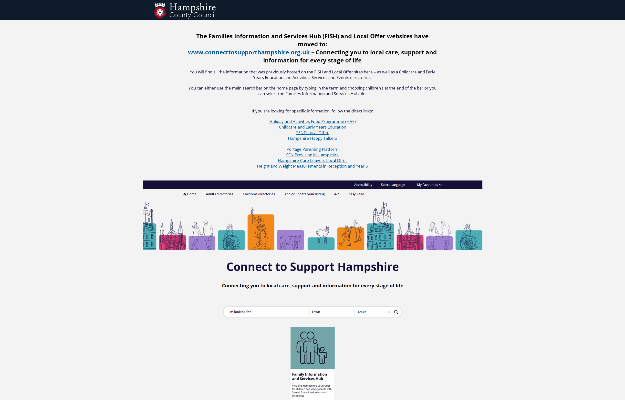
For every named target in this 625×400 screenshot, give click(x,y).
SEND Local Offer (312, 132)
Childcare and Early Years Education (312, 127)
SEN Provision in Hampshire (312, 155)
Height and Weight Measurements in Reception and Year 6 (312, 166)
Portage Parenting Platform (312, 149)
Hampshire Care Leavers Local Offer (312, 160)
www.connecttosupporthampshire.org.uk (249, 52)
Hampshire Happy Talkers (312, 138)
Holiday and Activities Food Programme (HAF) (312, 121)
